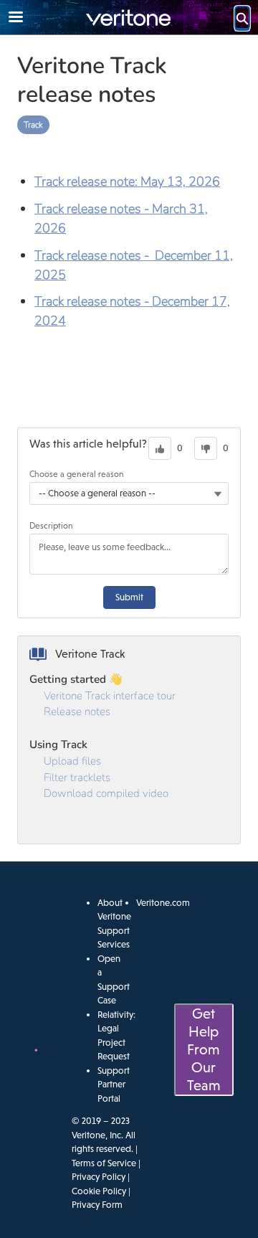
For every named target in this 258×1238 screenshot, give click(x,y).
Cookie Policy (99, 1191)
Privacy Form (97, 1204)
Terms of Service (104, 1163)
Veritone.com (163, 902)
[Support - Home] (129, 17)
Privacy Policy (98, 1176)
